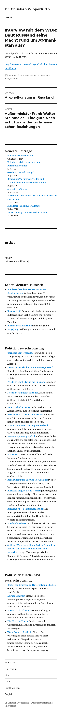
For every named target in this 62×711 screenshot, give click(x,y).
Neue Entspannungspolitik (21, 436)
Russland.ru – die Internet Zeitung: (25, 509)
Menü (9, 17)
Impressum (10, 706)
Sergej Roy (12, 329)
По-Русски (11, 669)
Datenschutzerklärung (42, 703)
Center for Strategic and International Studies (31, 585)
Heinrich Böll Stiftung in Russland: (25, 414)
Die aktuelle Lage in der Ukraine (23, 206)
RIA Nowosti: (14, 454)
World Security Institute (19, 632)
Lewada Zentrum (16, 596)
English (9, 694)
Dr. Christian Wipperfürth (27, 9)
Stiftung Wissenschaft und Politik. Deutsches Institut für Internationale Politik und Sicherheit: (31, 549)
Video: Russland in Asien (20, 155)
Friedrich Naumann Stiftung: (22, 392)
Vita (7, 675)
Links (7, 681)
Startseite (10, 662)
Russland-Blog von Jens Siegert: (24, 490)
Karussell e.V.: (14, 311)
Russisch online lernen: (19, 325)
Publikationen (12, 688)
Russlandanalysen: (17, 523)
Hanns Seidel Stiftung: (19, 407)
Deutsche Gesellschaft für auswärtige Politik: (30, 367)
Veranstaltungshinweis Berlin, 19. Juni (27, 212)
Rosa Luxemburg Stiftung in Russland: (27, 480)
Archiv (8, 258)
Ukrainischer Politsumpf (20, 172)
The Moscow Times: (17, 621)
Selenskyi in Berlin (17, 189)
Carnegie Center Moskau (20, 353)
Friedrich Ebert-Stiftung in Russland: (26, 382)
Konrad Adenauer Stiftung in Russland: (27, 425)
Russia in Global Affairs (19, 610)
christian (13, 75)
